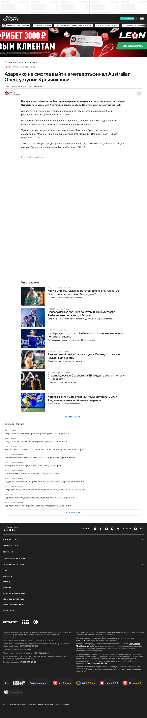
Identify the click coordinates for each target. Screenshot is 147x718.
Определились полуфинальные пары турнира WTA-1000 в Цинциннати (39, 497)
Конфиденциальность (13, 599)
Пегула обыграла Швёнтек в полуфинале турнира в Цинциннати (36, 441)
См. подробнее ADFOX (97, 663)
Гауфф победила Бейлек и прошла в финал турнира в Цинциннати (37, 433)
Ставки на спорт (11, 545)
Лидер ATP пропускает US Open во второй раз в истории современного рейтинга (44, 481)
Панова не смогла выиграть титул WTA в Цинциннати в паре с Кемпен (40, 457)
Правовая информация (14, 605)
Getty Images (134, 644)
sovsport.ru (80, 640)
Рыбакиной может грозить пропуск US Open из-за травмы (33, 473)
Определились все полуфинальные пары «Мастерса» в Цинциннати (38, 505)
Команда (7, 582)
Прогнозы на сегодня (13, 564)
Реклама (7, 587)
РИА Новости (82, 646)
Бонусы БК (8, 552)
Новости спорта (11, 539)
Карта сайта (8, 610)
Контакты (7, 576)
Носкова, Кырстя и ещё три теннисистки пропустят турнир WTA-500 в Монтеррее (45, 449)
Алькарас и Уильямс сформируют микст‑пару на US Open (33, 465)
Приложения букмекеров (15, 558)
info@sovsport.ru (42, 653)
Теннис (8, 66)
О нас (5, 570)
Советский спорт (37, 157)
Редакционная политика (15, 593)
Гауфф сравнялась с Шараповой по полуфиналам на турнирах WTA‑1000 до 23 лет (45, 489)
